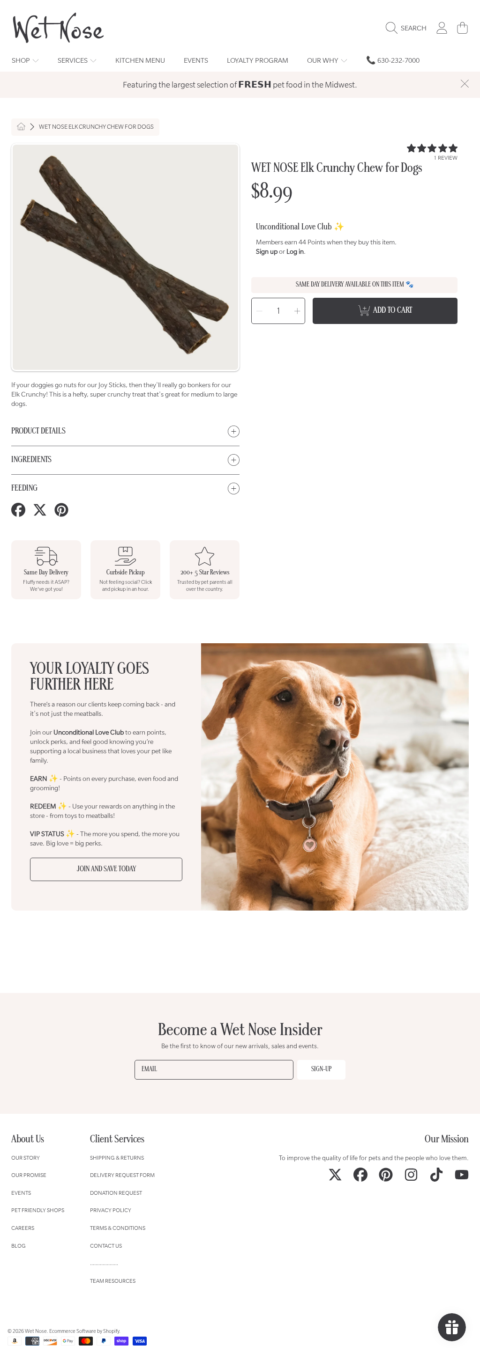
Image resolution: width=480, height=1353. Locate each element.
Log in (295, 251)
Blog (18, 1245)
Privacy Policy (110, 1209)
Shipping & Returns (117, 1157)
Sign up (267, 251)
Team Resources (112, 1280)
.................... (104, 1262)
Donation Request (116, 1192)
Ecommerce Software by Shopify (84, 1331)
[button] (408, 28)
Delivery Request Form (122, 1174)
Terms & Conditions (117, 1227)
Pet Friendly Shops (37, 1209)
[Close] (464, 84)
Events (21, 1192)
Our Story (25, 1157)
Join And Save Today (106, 869)
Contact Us (106, 1245)
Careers (22, 1227)
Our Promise (28, 1174)
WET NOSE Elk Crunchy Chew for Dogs (96, 127)
